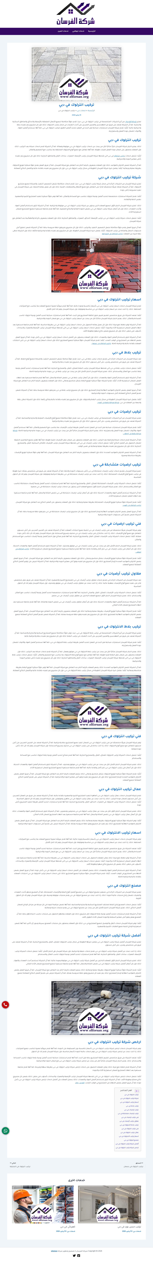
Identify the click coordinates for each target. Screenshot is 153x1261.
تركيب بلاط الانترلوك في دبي (129, 1125)
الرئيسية (91, 31)
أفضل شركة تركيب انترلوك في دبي (127, 1144)
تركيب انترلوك (119, 156)
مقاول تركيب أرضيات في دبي (129, 1121)
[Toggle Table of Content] (136, 1091)
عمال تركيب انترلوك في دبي (129, 1132)
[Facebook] (78, 1255)
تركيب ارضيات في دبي (131, 1110)
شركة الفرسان (131, 122)
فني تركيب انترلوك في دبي (130, 1129)
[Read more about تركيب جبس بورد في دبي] (109, 1205)
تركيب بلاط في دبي (132, 1106)
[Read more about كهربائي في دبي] (43, 1205)
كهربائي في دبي (67, 1227)
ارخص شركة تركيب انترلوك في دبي (127, 1148)
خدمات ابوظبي (78, 31)
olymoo (54, 1251)
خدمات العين (63, 31)
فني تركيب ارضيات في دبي (130, 1117)
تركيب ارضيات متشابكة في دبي (128, 1114)
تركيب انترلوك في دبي (131, 1095)
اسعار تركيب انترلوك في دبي (129, 1102)
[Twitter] (74, 1255)
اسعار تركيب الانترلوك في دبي (129, 1136)
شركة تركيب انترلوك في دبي (129, 1098)
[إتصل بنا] (5, 1004)
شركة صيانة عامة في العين (108, 403)
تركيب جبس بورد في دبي (129, 1227)
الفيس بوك (79, 1083)
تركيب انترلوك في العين (132, 506)
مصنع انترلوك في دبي (131, 1140)
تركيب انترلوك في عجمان (101, 344)
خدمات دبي (137, 1231)
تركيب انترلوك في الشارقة (112, 234)
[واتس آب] (5, 1130)
